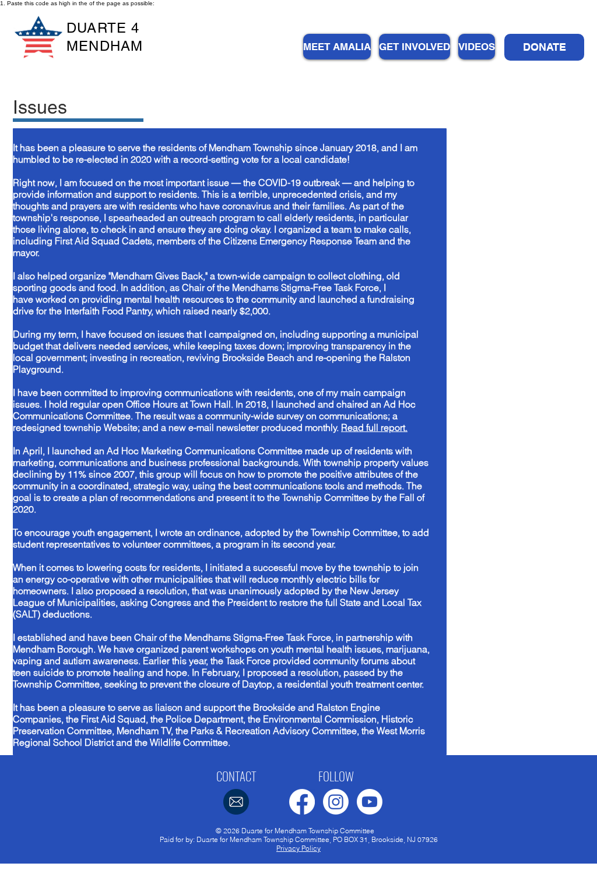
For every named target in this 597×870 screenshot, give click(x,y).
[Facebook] (302, 802)
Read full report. (374, 427)
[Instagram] (336, 802)
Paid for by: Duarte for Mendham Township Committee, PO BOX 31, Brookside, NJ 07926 (299, 839)
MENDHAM (104, 46)
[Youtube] (369, 802)
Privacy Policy (298, 848)
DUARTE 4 (103, 28)
